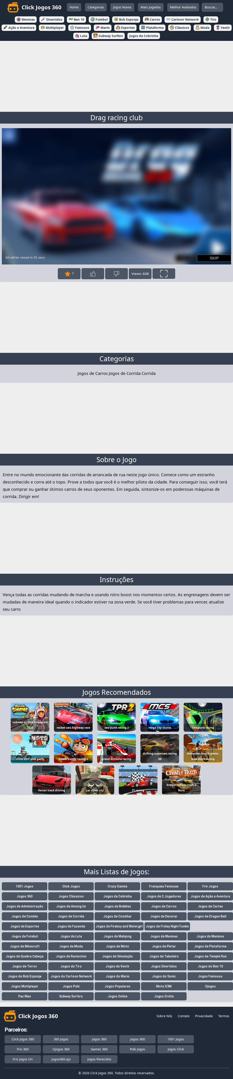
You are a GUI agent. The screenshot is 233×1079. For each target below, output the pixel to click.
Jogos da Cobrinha (117, 896)
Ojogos (210, 986)
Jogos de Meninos (210, 936)
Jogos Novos (122, 7)
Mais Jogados (151, 7)
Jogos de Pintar (164, 946)
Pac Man (24, 996)
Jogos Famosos (210, 976)
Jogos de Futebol (24, 936)
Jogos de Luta (71, 936)
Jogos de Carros (93, 373)
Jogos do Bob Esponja (24, 976)
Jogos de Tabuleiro (164, 956)
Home (74, 7)
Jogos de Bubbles (117, 906)
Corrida (149, 373)
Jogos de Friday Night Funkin (167, 926)
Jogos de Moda (71, 946)
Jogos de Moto (117, 946)
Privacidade (204, 1016)
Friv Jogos (210, 886)
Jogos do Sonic (164, 976)
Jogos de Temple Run (210, 956)
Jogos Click (176, 1049)
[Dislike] (116, 273)
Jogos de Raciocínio (71, 956)
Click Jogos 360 (23, 1039)
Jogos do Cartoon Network (71, 976)
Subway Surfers (71, 996)
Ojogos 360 (61, 1049)
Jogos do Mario (117, 976)
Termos (223, 1016)
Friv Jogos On (23, 1059)
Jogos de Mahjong (117, 936)
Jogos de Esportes (24, 926)
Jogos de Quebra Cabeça (24, 956)
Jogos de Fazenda (71, 926)
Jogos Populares (117, 986)
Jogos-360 (137, 1039)
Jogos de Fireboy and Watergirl (119, 926)
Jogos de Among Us (71, 906)
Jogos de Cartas (210, 906)
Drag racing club (116, 117)
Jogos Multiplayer (24, 986)
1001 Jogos (24, 886)
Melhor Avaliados (183, 7)
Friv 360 (23, 1049)
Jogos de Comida (24, 916)
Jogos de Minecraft (25, 946)
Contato (184, 1016)
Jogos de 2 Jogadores (164, 896)
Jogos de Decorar (163, 916)
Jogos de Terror (24, 966)
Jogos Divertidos (164, 966)
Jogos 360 (25, 896)
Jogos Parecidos (99, 1059)
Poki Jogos (137, 1049)
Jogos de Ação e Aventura (210, 896)
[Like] (92, 273)
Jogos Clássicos (71, 896)
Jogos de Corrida (125, 373)
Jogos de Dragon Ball (210, 916)
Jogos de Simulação (117, 956)
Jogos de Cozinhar (117, 916)
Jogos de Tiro (71, 966)
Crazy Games (117, 886)
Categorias (96, 7)
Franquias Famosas (164, 886)
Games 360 (99, 1049)
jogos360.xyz (61, 1059)
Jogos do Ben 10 (210, 966)
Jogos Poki (71, 986)
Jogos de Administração (24, 906)
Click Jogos (71, 886)
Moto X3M (164, 986)
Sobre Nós (164, 1016)
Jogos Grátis (164, 996)
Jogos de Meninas (164, 936)
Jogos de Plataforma (210, 946)
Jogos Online (117, 996)
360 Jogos (61, 1039)
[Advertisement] (116, 75)
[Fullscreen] (163, 273)
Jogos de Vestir (117, 966)
